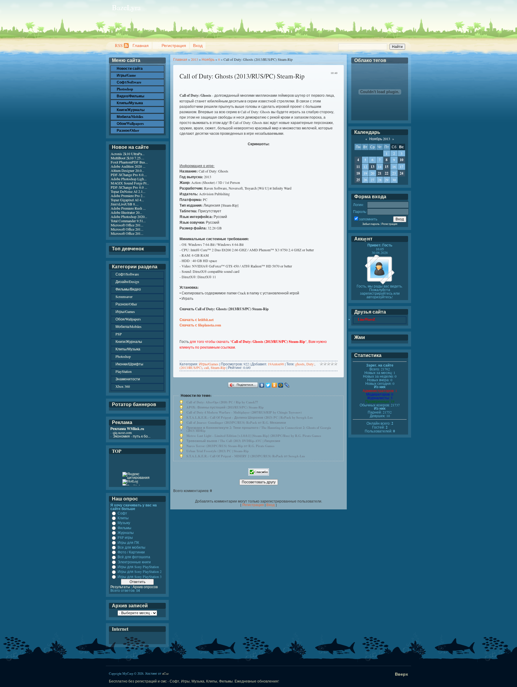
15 (386, 166)
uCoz (165, 673)
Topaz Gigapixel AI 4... (127, 199)
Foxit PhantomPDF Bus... (129, 162)
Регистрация (174, 45)
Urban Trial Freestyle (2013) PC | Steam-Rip (217, 451)
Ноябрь (208, 59)
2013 (194, 59)
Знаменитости (127, 378)
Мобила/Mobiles (128, 326)
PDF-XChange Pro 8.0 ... (129, 187)
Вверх (401, 674)
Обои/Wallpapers (128, 319)
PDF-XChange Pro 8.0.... (129, 174)
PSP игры (125, 537)
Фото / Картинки (131, 552)
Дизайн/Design (127, 281)
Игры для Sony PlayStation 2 (140, 571)
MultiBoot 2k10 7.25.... (127, 157)
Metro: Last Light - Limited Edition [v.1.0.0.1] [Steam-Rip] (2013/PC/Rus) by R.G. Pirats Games (253, 435)
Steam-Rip (218, 367)
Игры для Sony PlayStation (138, 566)
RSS (119, 45)
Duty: (310, 363)
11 (358, 166)
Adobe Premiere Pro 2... (128, 195)
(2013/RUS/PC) (191, 367)
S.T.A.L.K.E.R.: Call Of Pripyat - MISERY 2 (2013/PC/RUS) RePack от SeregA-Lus (245, 456)
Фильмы (124, 527)
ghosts (300, 363)
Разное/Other (126, 304)
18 (358, 173)
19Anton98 (276, 363)
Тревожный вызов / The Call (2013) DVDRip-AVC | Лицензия (233, 440)
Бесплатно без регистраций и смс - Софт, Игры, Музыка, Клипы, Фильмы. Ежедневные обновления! (194, 681)
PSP (118, 334)
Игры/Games (208, 363)
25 (358, 179)
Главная (141, 45)
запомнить (368, 219)
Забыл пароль (371, 224)
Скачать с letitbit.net (197, 319)
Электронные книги (134, 561)
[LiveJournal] (287, 385)
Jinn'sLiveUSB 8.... (125, 204)
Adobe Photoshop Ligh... (129, 178)
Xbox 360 (122, 386)
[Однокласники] (274, 385)
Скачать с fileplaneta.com (200, 325)
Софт (122, 513)
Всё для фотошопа (134, 557)
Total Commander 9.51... (128, 220)
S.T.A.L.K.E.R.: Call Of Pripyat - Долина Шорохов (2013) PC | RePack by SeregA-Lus (249, 417)
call (206, 367)
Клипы (123, 517)
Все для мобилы (131, 547)
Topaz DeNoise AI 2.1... (128, 191)
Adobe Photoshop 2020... (129, 216)
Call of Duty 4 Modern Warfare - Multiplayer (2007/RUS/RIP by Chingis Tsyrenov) (244, 412)
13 (372, 166)
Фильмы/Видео (128, 289)
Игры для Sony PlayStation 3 (140, 576)
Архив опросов (145, 586)
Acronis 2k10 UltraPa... (128, 153)
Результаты (120, 586)
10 (401, 159)
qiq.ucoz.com (122, 432)
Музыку (124, 522)
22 (386, 173)
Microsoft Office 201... (127, 225)
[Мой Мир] (281, 385)
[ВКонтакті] (262, 385)
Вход (198, 45)
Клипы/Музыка (127, 348)
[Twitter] (268, 385)
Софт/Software (127, 274)
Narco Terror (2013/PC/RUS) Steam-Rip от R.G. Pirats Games (230, 446)
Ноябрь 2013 (379, 138)
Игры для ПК (128, 542)
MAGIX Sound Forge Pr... (130, 183)
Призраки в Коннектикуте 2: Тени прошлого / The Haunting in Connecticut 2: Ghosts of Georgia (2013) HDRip (258, 429)
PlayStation (123, 371)
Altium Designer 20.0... (127, 170)
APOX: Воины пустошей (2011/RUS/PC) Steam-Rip (225, 407)
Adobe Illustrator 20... (126, 212)
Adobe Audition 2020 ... (128, 166)
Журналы (126, 532)
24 (401, 173)
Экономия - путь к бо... (131, 436)
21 (379, 173)
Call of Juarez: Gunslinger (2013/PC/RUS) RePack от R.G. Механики (236, 422)
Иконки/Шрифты (129, 363)
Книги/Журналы (128, 341)
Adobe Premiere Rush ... (128, 208)
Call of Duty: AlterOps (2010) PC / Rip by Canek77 (222, 402)
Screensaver (124, 296)
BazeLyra (126, 7)
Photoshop (123, 356)
